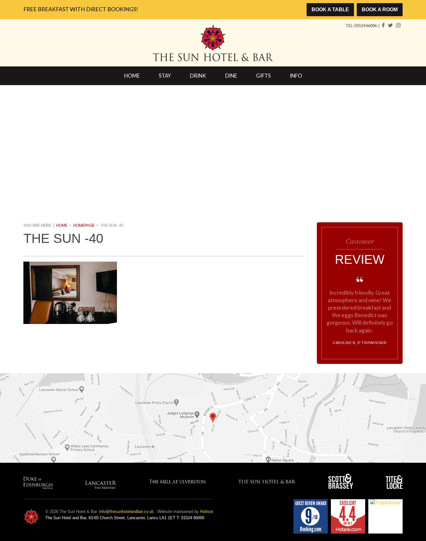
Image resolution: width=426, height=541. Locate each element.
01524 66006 (365, 25)
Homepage (83, 225)
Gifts (263, 75)
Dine (231, 75)
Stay (165, 75)
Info (296, 75)
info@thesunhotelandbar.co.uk (126, 511)
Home (132, 75)
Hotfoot (206, 511)
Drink (198, 75)
